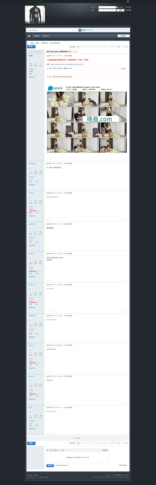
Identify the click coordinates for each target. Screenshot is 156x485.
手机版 (108, 475)
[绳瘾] (35, 23)
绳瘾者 (31, 56)
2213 (35, 323)
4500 (40, 323)
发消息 (33, 77)
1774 (35, 384)
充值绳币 (37, 36)
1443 (35, 292)
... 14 (109, 47)
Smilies (63, 450)
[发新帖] (31, 46)
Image (53, 450)
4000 (40, 415)
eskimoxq (31, 376)
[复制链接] (75, 51)
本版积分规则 (123, 465)
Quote (58, 450)
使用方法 (46, 36)
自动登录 (120, 7)
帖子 (73, 30)
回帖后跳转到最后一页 (62, 465)
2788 (35, 171)
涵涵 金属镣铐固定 (55, 43)
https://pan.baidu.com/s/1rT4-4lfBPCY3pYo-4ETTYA (67, 64)
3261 (35, 353)
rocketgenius (32, 163)
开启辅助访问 (125, 1)
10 (105, 47)
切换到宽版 (127, 1)
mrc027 (31, 407)
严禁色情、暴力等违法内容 (35, 1)
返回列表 (72, 47)
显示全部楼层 (68, 56)
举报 (125, 159)
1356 (35, 415)
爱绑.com (36, 475)
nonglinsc (31, 253)
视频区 (37, 43)
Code (61, 450)
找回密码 (128, 7)
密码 (92, 10)
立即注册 (128, 10)
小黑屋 (113, 475)
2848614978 (32, 315)
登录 (81, 457)
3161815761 (32, 284)
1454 (35, 261)
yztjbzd (31, 345)
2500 (40, 171)
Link (55, 450)
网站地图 (126, 475)
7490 (30, 64)
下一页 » (78, 438)
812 (36, 201)
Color (50, 450)
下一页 (124, 47)
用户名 (93, 7)
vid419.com (36, 477)
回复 (70, 76)
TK (89, 30)
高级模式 (105, 450)
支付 (124, 68)
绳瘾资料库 (44, 43)
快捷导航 (123, 36)
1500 (40, 201)
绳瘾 (28, 36)
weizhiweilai (32, 224)
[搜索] (80, 30)
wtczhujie (31, 193)
